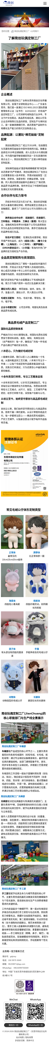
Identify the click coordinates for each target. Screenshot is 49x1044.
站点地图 (20, 1037)
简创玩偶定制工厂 (22, 31)
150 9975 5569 (14, 960)
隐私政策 (29, 1037)
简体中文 (30, 1040)
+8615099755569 (20, 968)
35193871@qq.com (16, 964)
